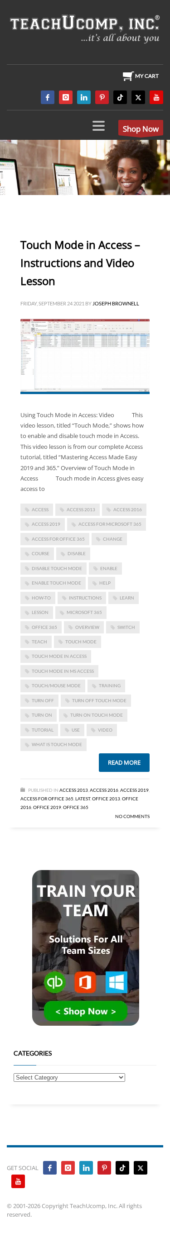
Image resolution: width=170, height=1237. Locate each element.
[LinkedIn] (84, 97)
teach (39, 641)
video (105, 730)
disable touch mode (57, 568)
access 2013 (81, 509)
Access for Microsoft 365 (109, 524)
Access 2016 (127, 509)
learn (127, 597)
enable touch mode (56, 582)
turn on (42, 715)
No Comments (132, 816)
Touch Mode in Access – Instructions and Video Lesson (80, 262)
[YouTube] (156, 97)
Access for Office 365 (58, 539)
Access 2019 (46, 524)
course (40, 553)
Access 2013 (73, 790)
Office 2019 (47, 807)
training (110, 685)
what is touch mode (57, 744)
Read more (124, 762)
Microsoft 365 (84, 612)
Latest (82, 798)
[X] (138, 97)
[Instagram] (66, 97)
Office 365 (75, 807)
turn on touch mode (96, 715)
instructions (85, 597)
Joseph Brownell (115, 303)
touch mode (81, 641)
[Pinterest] (102, 97)
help (105, 582)
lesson (40, 612)
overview (87, 627)
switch (126, 627)
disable (77, 553)
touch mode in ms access (63, 671)
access (40, 509)
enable (108, 568)
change (112, 539)
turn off (43, 700)
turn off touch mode (99, 700)
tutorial (42, 730)
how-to (41, 597)
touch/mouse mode (56, 685)
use (76, 730)
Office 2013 (106, 798)
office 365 (44, 627)
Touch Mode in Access (59, 656)
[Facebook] (47, 97)
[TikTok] (120, 97)
